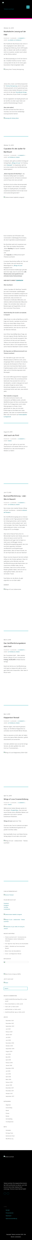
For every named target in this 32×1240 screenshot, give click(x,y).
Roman (18, 157)
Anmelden (8, 1130)
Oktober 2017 (9, 1093)
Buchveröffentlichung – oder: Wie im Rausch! (15, 497)
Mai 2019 (8, 1057)
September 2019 (10, 1048)
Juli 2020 (8, 1037)
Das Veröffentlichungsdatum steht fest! (15, 644)
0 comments (21, 38)
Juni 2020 (8, 1040)
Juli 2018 (8, 1071)
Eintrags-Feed (9, 1133)
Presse (7, 1113)
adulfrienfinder (9, 1009)
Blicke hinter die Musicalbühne (13, 951)
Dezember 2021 (10, 1020)
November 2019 (10, 1043)
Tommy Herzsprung (11, 86)
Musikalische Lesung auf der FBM (15, 33)
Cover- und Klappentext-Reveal (13, 953)
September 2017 (10, 1096)
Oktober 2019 (9, 1045)
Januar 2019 (9, 1065)
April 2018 (8, 1076)
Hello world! (20, 1004)
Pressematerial (9, 1213)
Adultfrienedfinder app (11, 1012)
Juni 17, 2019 (7, 492)
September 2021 (10, 1026)
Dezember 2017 (10, 1088)
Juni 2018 (8, 1073)
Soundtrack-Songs (21, 92)
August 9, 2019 (8, 432)
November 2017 (10, 1090)
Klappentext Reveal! (11, 718)
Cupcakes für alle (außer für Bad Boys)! (14, 150)
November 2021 (10, 1023)
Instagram (6, 905)
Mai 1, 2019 (7, 714)
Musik (7, 1110)
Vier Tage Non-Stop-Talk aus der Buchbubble (16, 943)
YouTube (6, 907)
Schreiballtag (9, 1119)
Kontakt (8, 1210)
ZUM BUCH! (19, 280)
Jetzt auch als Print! (11, 435)
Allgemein (10, 40)
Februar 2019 (9, 1062)
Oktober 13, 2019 (9, 145)
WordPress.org (9, 1138)
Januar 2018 (9, 1085)
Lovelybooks (7, 909)
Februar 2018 (9, 1082)
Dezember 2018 (10, 1068)
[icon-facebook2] (5, 1193)
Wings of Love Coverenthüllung (16, 799)
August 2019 (9, 1051)
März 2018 (8, 1079)
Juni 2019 (8, 1054)
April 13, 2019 (8, 795)
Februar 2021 (9, 1031)
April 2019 (8, 1059)
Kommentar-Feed (10, 1136)
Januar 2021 (9, 1034)
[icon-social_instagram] (8, 1193)
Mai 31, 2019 (7, 639)
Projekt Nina (14, 810)
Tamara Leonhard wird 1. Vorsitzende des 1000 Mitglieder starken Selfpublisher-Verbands (15, 939)
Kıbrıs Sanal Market (10, 1004)
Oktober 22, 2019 (9, 28)
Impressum (8, 1215)
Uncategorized (9, 1121)
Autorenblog (17, 40)
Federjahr (9, 165)
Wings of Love (16, 163)
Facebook (6, 903)
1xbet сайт (8, 1006)
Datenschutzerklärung (11, 1218)
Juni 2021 (8, 1029)
